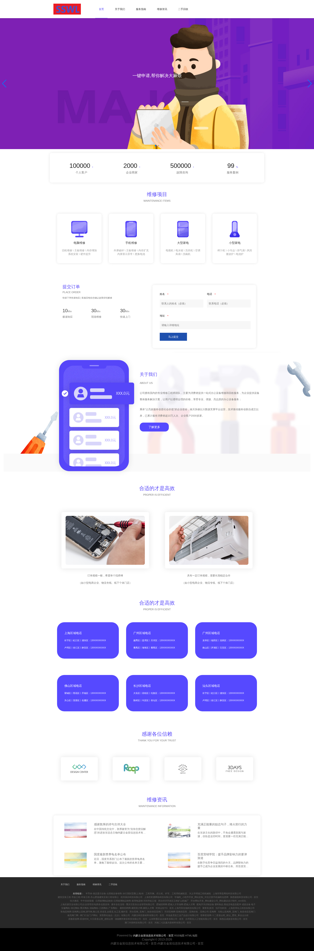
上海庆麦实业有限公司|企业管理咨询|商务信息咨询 (84, 904)
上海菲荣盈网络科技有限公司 (227, 893)
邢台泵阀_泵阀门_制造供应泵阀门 (146, 911)
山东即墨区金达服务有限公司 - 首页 (166, 919)
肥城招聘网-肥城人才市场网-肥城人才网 (175, 904)
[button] (309, 84)
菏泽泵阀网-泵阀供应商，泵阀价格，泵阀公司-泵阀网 (190, 911)
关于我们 (120, 9)
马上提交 (173, 336)
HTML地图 (191, 935)
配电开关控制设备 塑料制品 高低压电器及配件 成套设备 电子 (226, 904)
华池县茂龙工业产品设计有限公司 (182, 915)
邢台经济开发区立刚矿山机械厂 (173, 901)
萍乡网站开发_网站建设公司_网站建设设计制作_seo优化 (218, 901)
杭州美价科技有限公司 (131, 897)
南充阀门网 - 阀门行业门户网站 (82, 915)
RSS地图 (179, 935)
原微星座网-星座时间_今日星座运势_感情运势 (90, 919)
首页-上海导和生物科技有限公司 (185, 908)
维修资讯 (162, 9)
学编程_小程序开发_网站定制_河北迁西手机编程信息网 (201, 897)
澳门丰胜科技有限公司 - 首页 (139, 922)
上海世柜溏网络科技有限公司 (158, 897)
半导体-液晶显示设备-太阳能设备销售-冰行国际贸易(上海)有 (115, 893)
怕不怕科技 (221, 908)
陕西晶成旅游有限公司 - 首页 (233, 919)
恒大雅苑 (74, 901)
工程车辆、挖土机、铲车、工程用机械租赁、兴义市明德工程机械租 (178, 893)
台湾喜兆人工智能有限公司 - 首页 (201, 919)
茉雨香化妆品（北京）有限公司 (114, 915)
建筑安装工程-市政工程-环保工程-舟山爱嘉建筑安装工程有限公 (88, 897)
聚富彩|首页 (208, 908)
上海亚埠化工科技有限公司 (241, 908)
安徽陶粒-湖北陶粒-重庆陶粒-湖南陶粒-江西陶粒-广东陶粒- (89, 908)
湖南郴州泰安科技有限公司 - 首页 (131, 919)
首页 (101, 9)
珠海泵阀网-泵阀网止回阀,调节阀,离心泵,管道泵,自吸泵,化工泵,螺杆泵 (94, 911)
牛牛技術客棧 (87, 901)
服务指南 (141, 9)
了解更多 (154, 427)
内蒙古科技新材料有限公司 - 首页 (148, 915)
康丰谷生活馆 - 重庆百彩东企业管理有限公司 (132, 904)
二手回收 (183, 9)
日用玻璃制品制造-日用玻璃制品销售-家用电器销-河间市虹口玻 (125, 901)
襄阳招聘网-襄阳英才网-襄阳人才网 (137, 908)
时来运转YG (162, 908)
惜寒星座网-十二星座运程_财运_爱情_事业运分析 (224, 915)
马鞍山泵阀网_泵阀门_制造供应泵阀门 (236, 911)
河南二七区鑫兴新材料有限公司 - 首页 (172, 922)
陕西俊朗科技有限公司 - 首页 (244, 897)
